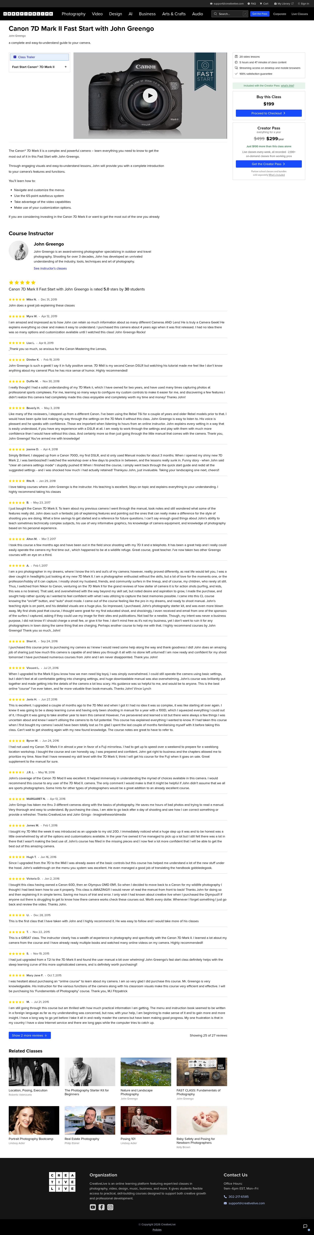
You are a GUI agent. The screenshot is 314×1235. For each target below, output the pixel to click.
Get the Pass (259, 14)
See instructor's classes (50, 268)
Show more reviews (28, 1035)
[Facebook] (101, 1207)
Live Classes (300, 14)
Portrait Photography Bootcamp (31, 1138)
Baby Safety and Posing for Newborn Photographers (196, 1140)
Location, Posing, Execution (28, 1090)
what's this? (287, 86)
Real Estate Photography (82, 1138)
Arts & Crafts (174, 14)
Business (147, 14)
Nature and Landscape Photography (137, 1092)
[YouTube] (93, 1207)
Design (115, 14)
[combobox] (230, 14)
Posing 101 (128, 1138)
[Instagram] (110, 1207)
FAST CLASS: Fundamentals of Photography (198, 1092)
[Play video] (150, 96)
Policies (157, 1230)
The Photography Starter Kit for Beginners (87, 1092)
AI (130, 14)
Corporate (279, 14)
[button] (305, 1226)
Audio (197, 14)
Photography (73, 14)
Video (97, 14)
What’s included (277, 174)
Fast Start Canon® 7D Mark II (33, 67)
